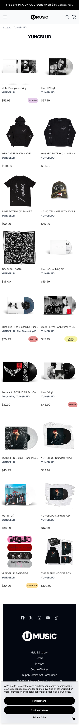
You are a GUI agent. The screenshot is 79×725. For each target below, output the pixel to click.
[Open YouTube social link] (48, 618)
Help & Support (39, 652)
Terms (39, 658)
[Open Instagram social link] (39, 618)
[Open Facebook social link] (22, 618)
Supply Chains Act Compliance (39, 674)
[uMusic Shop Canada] (39, 17)
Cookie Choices (39, 669)
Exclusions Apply (65, 5)
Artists (7, 27)
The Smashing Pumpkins (31, 331)
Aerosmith (8, 396)
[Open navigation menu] (5, 17)
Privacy (39, 663)
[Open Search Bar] (67, 17)
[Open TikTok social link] (56, 618)
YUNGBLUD (8, 92)
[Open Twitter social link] (31, 618)
